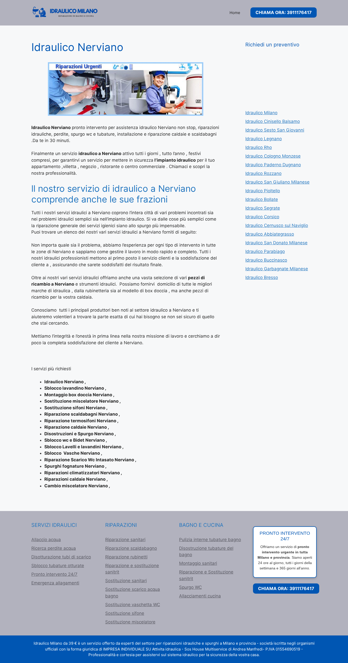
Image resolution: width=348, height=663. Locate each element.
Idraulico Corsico (262, 216)
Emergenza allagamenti (55, 582)
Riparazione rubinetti (126, 556)
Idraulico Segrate (262, 208)
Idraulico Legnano (263, 138)
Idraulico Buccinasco (266, 260)
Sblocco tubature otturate (57, 565)
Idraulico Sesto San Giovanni (274, 130)
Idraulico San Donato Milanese (276, 242)
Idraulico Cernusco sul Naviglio (276, 225)
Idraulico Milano (261, 112)
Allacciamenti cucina (200, 595)
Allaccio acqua (46, 539)
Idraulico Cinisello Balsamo (272, 121)
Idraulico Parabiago (265, 251)
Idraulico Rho (258, 147)
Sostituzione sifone (124, 613)
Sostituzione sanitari (126, 580)
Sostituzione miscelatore (130, 621)
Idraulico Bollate (261, 199)
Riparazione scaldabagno (131, 548)
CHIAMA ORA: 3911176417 (284, 12)
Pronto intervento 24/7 (54, 574)
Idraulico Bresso (261, 277)
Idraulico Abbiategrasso (269, 234)
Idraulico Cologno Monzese (273, 156)
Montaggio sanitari (198, 563)
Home (235, 12)
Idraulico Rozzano (263, 173)
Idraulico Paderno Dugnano (273, 164)
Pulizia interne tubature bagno (210, 539)
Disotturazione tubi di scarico (61, 556)
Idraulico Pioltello (262, 190)
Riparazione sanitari (125, 539)
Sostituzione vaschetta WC (132, 604)
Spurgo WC (190, 587)
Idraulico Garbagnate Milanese (276, 268)
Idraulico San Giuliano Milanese (277, 182)
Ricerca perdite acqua (53, 548)
